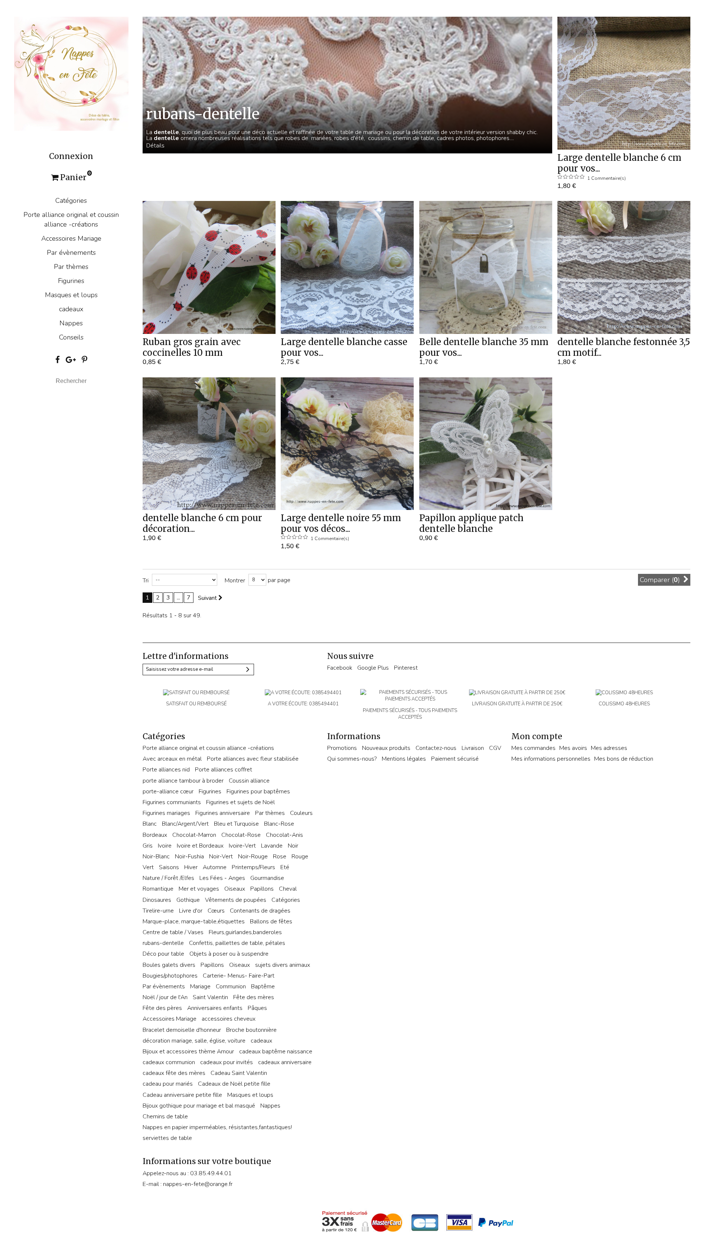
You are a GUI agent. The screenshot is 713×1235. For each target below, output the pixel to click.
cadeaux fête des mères (174, 1073)
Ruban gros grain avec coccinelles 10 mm (192, 347)
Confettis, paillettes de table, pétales (237, 943)
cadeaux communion (169, 1062)
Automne (215, 867)
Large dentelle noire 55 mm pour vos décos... (341, 523)
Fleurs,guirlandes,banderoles (245, 932)
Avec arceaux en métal (172, 759)
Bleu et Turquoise (236, 824)
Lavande (272, 846)
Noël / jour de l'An (165, 997)
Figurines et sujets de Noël (240, 802)
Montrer (235, 580)
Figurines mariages (166, 813)
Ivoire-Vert (242, 846)
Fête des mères (253, 997)
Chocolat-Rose (241, 835)
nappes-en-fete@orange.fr (197, 1184)
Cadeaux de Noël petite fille (234, 1084)
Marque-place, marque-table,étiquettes (194, 921)
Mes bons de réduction (623, 759)
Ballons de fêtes (271, 921)
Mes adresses (609, 748)
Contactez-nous (436, 748)
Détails (155, 146)
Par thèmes (71, 267)
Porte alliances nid (166, 770)
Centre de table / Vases (173, 932)
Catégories (71, 200)
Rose (279, 856)
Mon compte (536, 736)
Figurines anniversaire (222, 813)
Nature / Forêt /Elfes (168, 878)
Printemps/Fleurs (253, 867)
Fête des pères (162, 1008)
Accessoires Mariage (71, 238)
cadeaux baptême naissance (275, 1051)
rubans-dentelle (163, 943)
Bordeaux (155, 835)
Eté (284, 867)
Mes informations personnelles (550, 759)
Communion (231, 986)
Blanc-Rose (279, 824)
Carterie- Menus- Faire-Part (238, 976)
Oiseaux (234, 889)
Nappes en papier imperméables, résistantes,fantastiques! (217, 1127)
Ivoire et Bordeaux (200, 846)
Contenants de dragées (260, 911)
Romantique (158, 889)
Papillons (262, 889)
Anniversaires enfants (214, 1008)
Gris (148, 846)
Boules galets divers (169, 965)
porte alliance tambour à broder (183, 781)
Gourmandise (267, 878)
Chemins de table (165, 1116)
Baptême (263, 986)
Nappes (71, 323)
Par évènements (71, 252)
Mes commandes (533, 748)
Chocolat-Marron (194, 835)
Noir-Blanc (156, 856)
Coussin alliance (249, 781)
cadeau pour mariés (168, 1084)
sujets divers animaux (282, 965)
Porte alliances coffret (223, 770)
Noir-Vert (221, 856)
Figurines (71, 281)
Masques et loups (71, 295)
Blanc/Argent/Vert (185, 824)
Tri (146, 580)
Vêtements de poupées (235, 900)
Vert (148, 867)
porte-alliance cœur (168, 791)
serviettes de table (167, 1138)
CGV (495, 748)
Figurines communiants (172, 802)
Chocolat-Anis (284, 835)
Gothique (188, 900)
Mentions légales (404, 759)
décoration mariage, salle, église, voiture (194, 1041)
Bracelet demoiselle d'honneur (182, 1030)
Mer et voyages (199, 889)
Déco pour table (163, 954)
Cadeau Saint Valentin (239, 1073)
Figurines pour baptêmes (258, 791)
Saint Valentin (210, 997)
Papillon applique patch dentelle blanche (471, 523)
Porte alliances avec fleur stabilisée (253, 759)
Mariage (200, 986)
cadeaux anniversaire (285, 1062)
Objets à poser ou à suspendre (228, 954)
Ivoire (165, 846)
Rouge (300, 856)
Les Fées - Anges (222, 878)
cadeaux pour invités (226, 1062)
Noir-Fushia (189, 856)
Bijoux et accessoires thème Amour (188, 1051)
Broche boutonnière (251, 1030)
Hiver (191, 867)
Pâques (257, 1008)
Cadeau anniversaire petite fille (182, 1095)
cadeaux (71, 309)
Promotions (342, 748)
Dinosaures (157, 900)
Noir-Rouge (253, 856)
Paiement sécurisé (455, 759)
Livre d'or (190, 911)
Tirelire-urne (158, 911)
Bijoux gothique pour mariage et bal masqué (199, 1106)
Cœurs (216, 911)
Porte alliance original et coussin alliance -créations (71, 219)
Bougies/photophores (170, 976)
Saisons (169, 867)
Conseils (71, 337)
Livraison (473, 748)
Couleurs (301, 813)
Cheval (288, 889)
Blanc (150, 824)
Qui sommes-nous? (352, 759)
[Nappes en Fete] (71, 73)
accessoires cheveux (228, 1019)
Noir (293, 846)
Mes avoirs (573, 748)
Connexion (71, 156)
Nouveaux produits (386, 748)
